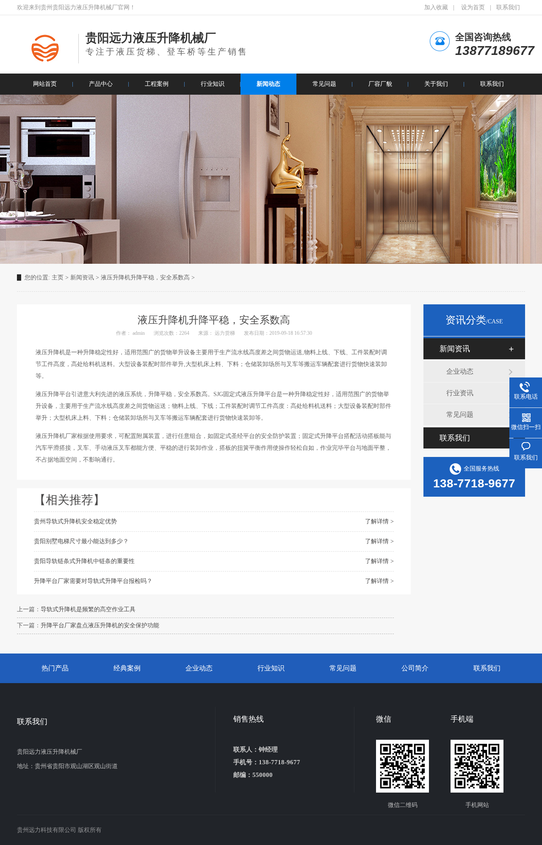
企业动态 (459, 371)
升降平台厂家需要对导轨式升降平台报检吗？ (93, 581)
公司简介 (415, 668)
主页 (58, 277)
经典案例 (127, 668)
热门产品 (55, 668)
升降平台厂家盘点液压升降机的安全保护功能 (100, 625)
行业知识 (271, 668)
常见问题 (459, 414)
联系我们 (508, 7)
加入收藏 (436, 7)
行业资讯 (459, 393)
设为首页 (473, 7)
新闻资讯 (82, 277)
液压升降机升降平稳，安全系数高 (146, 277)
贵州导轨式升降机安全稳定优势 (75, 521)
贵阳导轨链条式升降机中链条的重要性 (84, 561)
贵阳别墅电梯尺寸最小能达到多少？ (81, 541)
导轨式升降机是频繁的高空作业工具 (88, 609)
